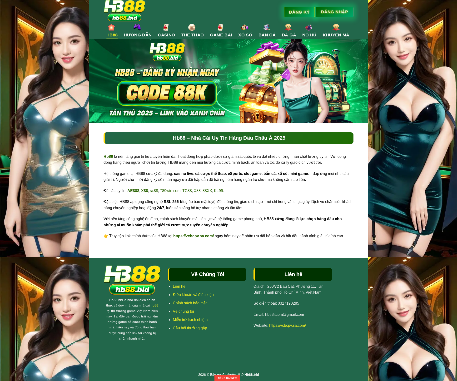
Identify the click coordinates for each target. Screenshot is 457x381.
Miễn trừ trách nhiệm (190, 320)
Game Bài (221, 35)
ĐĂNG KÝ (299, 12)
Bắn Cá (267, 35)
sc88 (154, 191)
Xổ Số (245, 35)
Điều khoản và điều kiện (193, 295)
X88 (197, 191)
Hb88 (108, 156)
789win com (170, 191)
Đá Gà (289, 35)
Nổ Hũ (309, 35)
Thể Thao (192, 35)
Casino (166, 35)
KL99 (218, 191)
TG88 (187, 191)
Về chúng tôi (183, 311)
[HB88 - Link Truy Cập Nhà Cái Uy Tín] (183, 10)
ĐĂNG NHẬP (334, 11)
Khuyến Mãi (337, 35)
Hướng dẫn (138, 35)
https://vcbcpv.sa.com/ (193, 236)
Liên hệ (179, 286)
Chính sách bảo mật (190, 303)
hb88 (154, 305)
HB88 (112, 35)
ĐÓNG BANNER (227, 378)
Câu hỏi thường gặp (190, 328)
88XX (207, 191)
